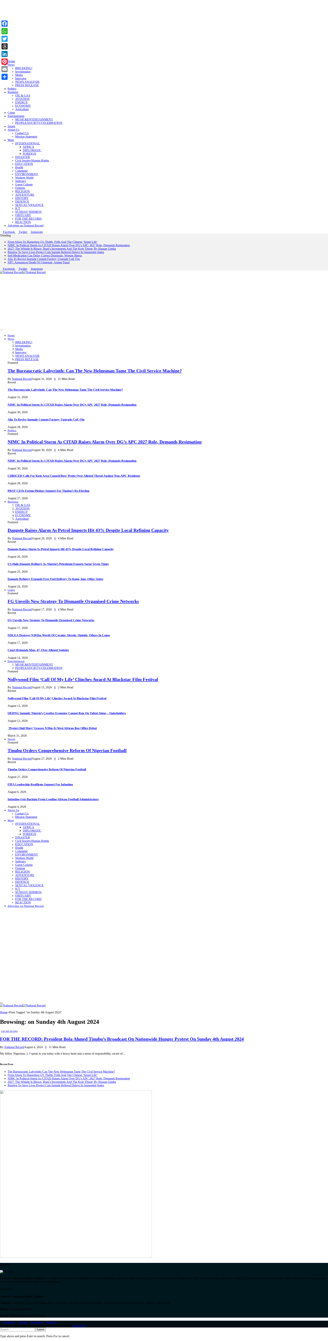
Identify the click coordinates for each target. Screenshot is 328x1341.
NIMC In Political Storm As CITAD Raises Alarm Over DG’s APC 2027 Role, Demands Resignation (69, 245)
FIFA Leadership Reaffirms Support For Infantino (40, 784)
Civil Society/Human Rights (32, 160)
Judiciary (20, 181)
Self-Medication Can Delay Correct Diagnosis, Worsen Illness (45, 255)
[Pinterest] (4, 61)
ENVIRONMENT (26, 174)
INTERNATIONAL (27, 143)
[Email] (4, 69)
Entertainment (16, 116)
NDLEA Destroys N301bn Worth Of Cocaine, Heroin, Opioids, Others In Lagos (59, 635)
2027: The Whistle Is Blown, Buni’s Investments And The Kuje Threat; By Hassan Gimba (62, 248)
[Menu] (1, 1003)
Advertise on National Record (25, 225)
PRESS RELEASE (27, 85)
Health (19, 167)
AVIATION (22, 99)
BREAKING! (23, 68)
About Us (13, 129)
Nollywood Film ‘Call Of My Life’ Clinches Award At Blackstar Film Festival (83, 679)
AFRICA (28, 146)
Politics (12, 88)
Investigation (23, 71)
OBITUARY (23, 215)
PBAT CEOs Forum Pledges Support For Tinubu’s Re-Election (48, 490)
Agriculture (22, 109)
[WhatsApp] (4, 31)
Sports (11, 126)
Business (13, 92)
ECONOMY (23, 105)
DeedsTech (79, 1325)
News (11, 64)
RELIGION (22, 191)
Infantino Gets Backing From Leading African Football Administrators (53, 799)
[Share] (4, 77)
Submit (40, 1329)
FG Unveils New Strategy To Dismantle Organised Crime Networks (73, 601)
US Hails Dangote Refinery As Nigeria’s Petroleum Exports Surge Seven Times (58, 564)
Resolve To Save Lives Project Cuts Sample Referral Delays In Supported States (56, 252)
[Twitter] (4, 39)
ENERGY (21, 102)
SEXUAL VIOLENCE (29, 205)
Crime (11, 112)
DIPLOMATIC (32, 150)
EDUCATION (24, 164)
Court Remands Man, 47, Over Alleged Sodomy (38, 650)
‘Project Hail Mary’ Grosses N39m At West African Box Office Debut (52, 728)
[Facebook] (4, 23)
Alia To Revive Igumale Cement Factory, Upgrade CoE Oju (44, 259)
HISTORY (21, 198)
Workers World (24, 177)
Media (19, 75)
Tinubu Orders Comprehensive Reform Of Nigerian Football (67, 750)
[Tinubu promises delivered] (76, 1256)
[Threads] (4, 46)
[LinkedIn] (4, 54)
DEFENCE (22, 201)
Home (11, 61)
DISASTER (22, 157)
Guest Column (24, 184)
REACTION (23, 222)
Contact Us (22, 133)
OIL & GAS (22, 95)
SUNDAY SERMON (28, 211)
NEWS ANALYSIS (27, 81)
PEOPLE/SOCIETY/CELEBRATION (38, 122)
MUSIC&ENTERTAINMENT (34, 119)
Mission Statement (26, 136)
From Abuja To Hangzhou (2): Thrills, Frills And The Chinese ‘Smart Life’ (53, 241)
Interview (21, 78)
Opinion (20, 187)
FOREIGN (29, 153)
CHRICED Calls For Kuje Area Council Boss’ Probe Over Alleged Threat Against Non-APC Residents (74, 475)
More (11, 140)
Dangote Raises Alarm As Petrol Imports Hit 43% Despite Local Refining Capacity (88, 530)
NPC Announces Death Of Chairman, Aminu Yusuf (39, 262)
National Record (22, 378)
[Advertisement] (114, 26)
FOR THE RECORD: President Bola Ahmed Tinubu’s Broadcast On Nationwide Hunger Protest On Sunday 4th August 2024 (122, 1039)
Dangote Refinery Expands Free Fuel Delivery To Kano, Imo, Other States (55, 579)
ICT (17, 208)
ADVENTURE (24, 194)
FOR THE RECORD (28, 218)
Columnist (21, 170)
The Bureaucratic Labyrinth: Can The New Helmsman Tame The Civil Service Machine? (95, 370)
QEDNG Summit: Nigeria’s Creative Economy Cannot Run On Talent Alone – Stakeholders (67, 713)
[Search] (1, 912)
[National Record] (23, 272)
